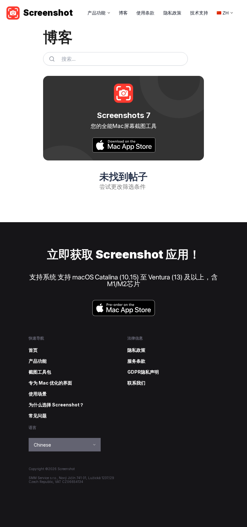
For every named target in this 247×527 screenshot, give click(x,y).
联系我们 (136, 383)
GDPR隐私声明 (143, 372)
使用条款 (145, 12)
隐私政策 (172, 12)
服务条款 (136, 361)
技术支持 (199, 12)
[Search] (52, 59)
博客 (123, 12)
